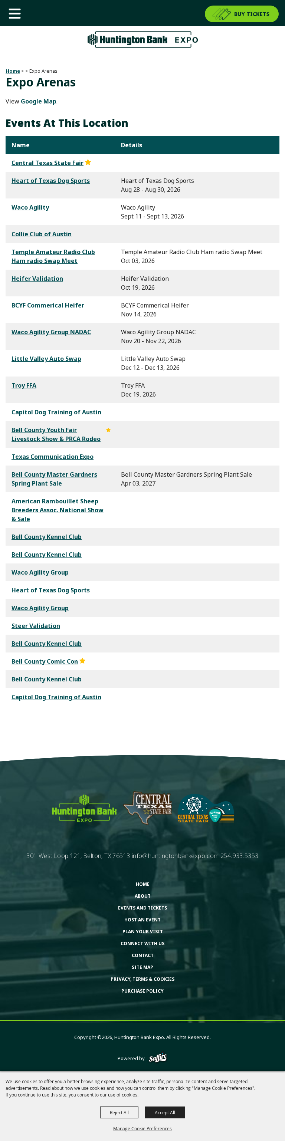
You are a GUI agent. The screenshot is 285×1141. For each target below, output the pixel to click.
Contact (143, 955)
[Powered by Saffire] (158, 1058)
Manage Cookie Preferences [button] (142, 1128)
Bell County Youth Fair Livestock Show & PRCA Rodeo (56, 434)
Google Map (38, 101)
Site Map (142, 967)
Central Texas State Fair (47, 163)
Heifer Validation (37, 278)
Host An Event (142, 920)
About (143, 896)
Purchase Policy (142, 991)
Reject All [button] (119, 1112)
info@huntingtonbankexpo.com (175, 856)
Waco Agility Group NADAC (51, 332)
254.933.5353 (239, 856)
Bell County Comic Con (45, 661)
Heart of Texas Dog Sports (51, 181)
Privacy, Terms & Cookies (142, 979)
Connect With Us (142, 943)
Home (13, 71)
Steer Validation (36, 626)
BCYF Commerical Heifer (48, 305)
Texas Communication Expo (53, 457)
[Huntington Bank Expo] (142, 39)
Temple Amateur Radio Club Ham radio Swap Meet (53, 256)
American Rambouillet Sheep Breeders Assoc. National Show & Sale (58, 510)
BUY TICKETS (251, 13)
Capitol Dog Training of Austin (56, 412)
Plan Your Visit (142, 931)
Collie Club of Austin (42, 234)
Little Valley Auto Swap (46, 359)
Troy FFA (24, 385)
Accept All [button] (165, 1112)
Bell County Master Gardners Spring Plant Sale (54, 478)
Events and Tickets (142, 908)
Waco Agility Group (40, 572)
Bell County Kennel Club (47, 537)
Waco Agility (30, 207)
